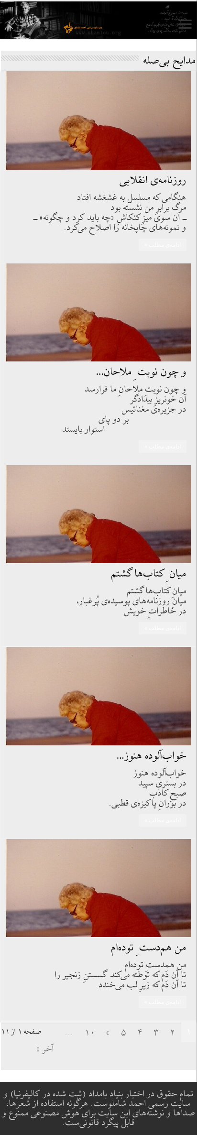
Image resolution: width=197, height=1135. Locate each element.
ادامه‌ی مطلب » (162, 244)
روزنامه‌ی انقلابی (153, 180)
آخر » (45, 1049)
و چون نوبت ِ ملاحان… (141, 372)
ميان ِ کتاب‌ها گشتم (148, 574)
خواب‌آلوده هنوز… (151, 756)
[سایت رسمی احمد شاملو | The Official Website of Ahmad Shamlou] (98, 20)
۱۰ (90, 1033)
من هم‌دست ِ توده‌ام (148, 948)
